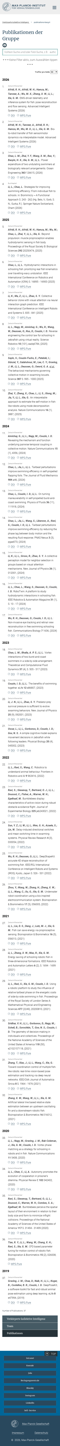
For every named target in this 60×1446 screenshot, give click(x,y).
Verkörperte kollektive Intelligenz (26, 1318)
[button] (30, 62)
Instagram (30, 1395)
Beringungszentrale (30, 1380)
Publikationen (15, 1333)
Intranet (30, 1358)
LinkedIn (30, 1403)
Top (53, 1353)
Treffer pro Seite (42, 72)
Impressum (18, 1432)
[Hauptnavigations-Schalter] (54, 7)
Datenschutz (41, 1432)
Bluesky (30, 1388)
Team (10, 1326)
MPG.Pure (25, 115)
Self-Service (30, 1410)
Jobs (30, 1373)
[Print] (4, 45)
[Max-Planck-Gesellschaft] (16, 1424)
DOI (13, 115)
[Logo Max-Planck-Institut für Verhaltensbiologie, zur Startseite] (24, 6)
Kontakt (30, 1365)
